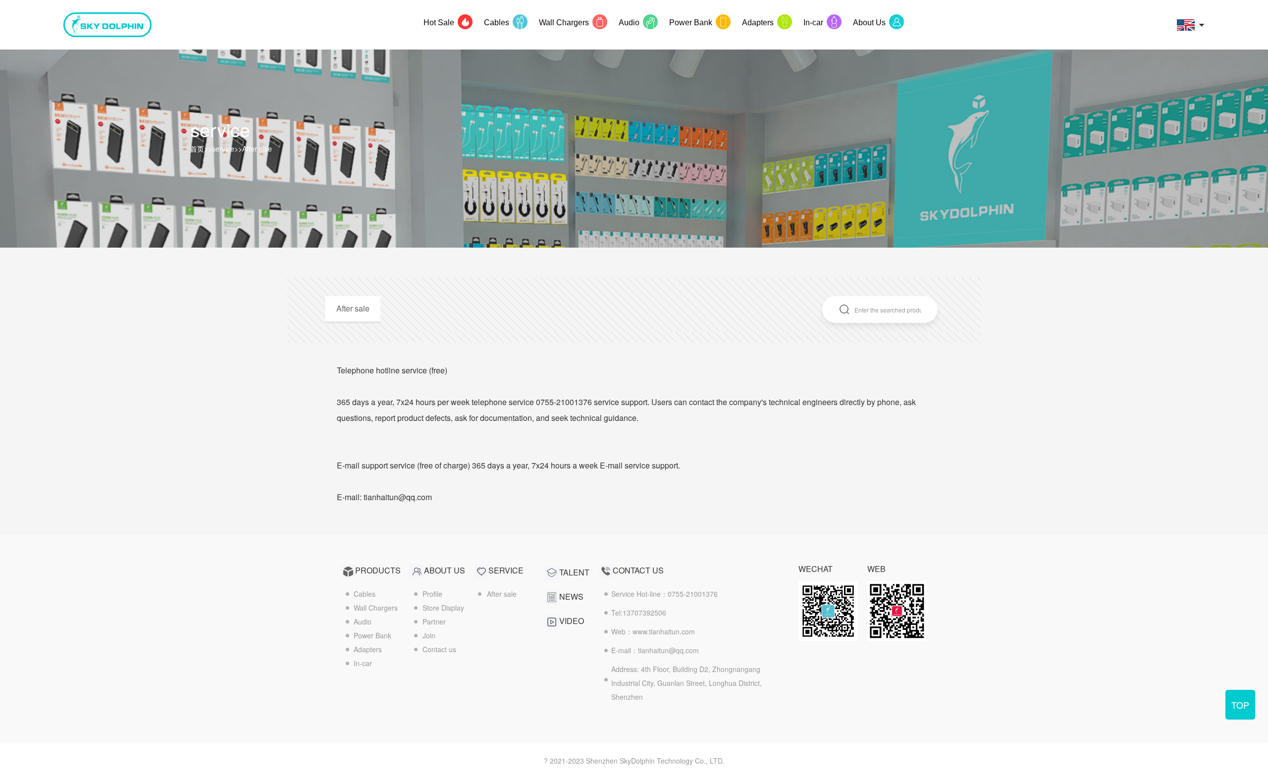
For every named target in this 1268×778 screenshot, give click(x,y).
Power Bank (372, 635)
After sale (257, 149)
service (223, 149)
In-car (363, 663)
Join (429, 635)
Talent (574, 572)
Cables (364, 594)
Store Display (443, 608)
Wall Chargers (376, 608)
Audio (362, 621)
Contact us (439, 649)
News (571, 596)
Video (571, 620)
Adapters (368, 649)
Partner (434, 621)
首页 (197, 149)
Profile (432, 594)
